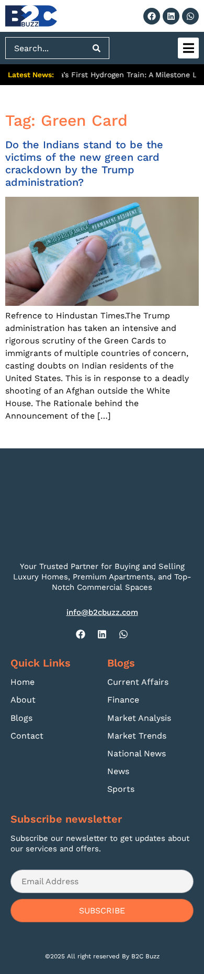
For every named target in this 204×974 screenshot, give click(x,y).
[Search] (96, 48)
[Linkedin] (171, 16)
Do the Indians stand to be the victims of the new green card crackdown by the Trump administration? (84, 163)
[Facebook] (151, 16)
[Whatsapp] (190, 16)
